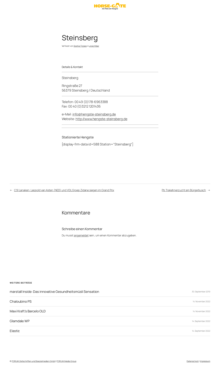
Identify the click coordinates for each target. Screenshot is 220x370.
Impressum (205, 361)
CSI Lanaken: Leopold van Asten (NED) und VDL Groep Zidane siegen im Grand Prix (64, 190)
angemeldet (81, 235)
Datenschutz (193, 361)
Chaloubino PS (21, 301)
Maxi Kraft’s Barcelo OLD (28, 311)
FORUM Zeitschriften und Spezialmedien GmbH (34, 361)
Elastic (15, 331)
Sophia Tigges (80, 45)
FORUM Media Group (66, 361)
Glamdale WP (19, 321)
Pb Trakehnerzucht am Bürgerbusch (184, 190)
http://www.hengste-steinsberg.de (101, 119)
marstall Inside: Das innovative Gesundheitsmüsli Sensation (54, 292)
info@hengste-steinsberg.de (94, 114)
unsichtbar (94, 45)
